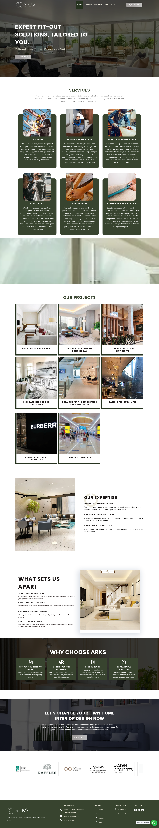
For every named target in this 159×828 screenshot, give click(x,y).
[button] (82, 600)
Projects (98, 5)
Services (88, 5)
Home (79, 5)
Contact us (110, 5)
